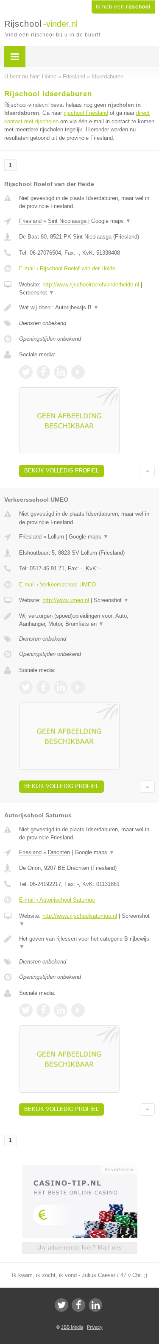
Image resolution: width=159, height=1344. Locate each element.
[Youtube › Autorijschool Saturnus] (78, 1010)
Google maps (111, 221)
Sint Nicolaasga (67, 221)
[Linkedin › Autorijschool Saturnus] (60, 1010)
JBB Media (72, 1327)
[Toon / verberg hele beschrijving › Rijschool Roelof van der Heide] (87, 307)
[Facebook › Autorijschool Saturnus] (43, 1010)
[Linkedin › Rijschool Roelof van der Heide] (60, 372)
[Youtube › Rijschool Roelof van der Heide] (78, 372)
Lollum (56, 536)
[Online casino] (79, 1169)
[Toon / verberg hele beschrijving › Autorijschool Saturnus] (87, 943)
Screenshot (36, 292)
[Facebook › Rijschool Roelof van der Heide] (43, 372)
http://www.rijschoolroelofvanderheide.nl (90, 284)
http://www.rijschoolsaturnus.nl (79, 916)
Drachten (59, 852)
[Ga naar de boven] (147, 471)
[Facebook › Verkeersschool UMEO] (43, 687)
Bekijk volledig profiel (61, 470)
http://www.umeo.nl (65, 600)
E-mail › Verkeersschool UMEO (57, 584)
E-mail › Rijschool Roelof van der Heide (67, 268)
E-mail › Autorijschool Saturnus (57, 900)
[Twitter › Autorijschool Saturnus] (26, 1010)
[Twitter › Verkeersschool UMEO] (26, 687)
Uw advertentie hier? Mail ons (79, 1247)
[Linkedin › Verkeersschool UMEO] (60, 687)
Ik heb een (123, 7)
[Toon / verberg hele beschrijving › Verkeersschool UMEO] (87, 620)
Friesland (30, 221)
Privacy (95, 1327)
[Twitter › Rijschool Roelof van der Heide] (26, 372)
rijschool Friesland (86, 113)
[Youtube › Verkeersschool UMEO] (78, 687)
